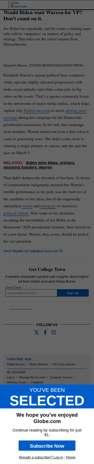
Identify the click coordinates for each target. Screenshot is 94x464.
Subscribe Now (47, 446)
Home (70, 457)
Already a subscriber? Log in (41, 457)
